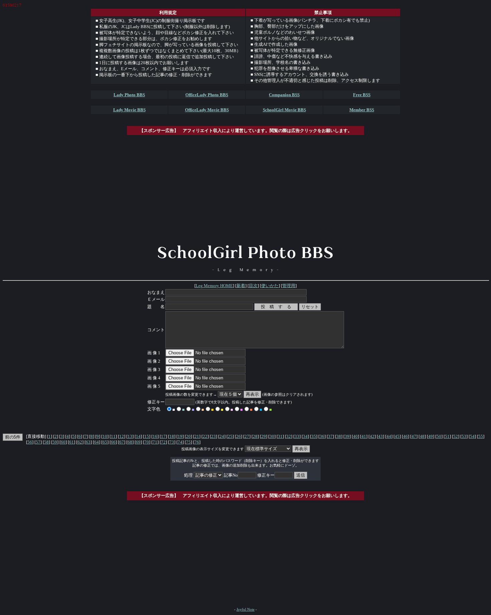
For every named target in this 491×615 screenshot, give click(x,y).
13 (130, 436)
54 (472, 436)
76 (196, 442)
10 (105, 436)
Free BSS (361, 94)
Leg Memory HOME (214, 285)
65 (105, 442)
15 (146, 436)
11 (113, 436)
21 (196, 436)
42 (372, 436)
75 (188, 442)
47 (414, 436)
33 (297, 436)
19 (180, 436)
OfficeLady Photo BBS (206, 94)
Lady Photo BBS (129, 94)
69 (138, 442)
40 (355, 436)
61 (71, 442)
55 (480, 436)
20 (188, 436)
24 (221, 436)
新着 (240, 285)
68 (130, 442)
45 (397, 436)
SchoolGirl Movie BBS (284, 109)
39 (347, 436)
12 (121, 436)
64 (96, 442)
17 (163, 436)
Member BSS (361, 109)
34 (305, 436)
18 (171, 436)
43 (380, 436)
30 (272, 436)
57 (38, 442)
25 (230, 436)
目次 (253, 285)
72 (163, 442)
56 (29, 442)
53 (464, 436)
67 (121, 442)
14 (138, 436)
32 (288, 436)
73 (171, 442)
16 (155, 436)
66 (113, 442)
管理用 (288, 285)
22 (205, 436)
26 (238, 436)
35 (313, 436)
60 (63, 442)
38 (338, 436)
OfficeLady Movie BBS (207, 109)
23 (213, 436)
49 (430, 436)
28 (255, 436)
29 (263, 436)
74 (180, 442)
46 (405, 436)
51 (447, 436)
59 (54, 442)
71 (155, 442)
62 (79, 442)
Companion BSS (284, 94)
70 (146, 442)
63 (88, 442)
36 (322, 436)
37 (330, 436)
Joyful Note (245, 609)
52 (455, 436)
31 (280, 436)
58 (46, 442)
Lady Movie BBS (129, 109)
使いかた (270, 285)
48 (422, 436)
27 (246, 436)
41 (363, 436)
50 (439, 436)
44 (388, 436)
